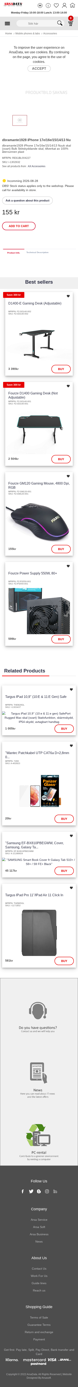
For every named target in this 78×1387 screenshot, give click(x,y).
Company (39, 1209)
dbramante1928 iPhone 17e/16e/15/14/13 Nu (36, 140)
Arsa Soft (39, 1227)
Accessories (50, 33)
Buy (61, 369)
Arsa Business (39, 1234)
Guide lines (39, 1283)
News (39, 1049)
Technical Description (37, 252)
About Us (39, 1258)
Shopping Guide (39, 1307)
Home (8, 33)
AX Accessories (36, 166)
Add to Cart (19, 226)
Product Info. (13, 253)
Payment (39, 1339)
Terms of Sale (39, 1317)
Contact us (39, 986)
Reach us (39, 1290)
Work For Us (39, 1276)
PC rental (39, 1111)
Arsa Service (39, 1219)
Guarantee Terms (39, 1324)
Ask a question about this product (27, 200)
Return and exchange (39, 1332)
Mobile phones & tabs (27, 33)
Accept (39, 68)
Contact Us (39, 1268)
